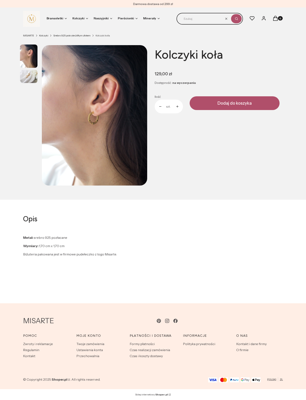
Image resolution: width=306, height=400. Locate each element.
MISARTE (28, 35)
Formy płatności (142, 344)
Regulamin (31, 350)
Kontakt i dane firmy (251, 344)
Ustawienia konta (89, 350)
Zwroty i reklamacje (38, 344)
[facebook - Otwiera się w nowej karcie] (175, 320)
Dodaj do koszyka (235, 103)
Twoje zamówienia (90, 344)
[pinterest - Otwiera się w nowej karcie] (158, 320)
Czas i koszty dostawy (146, 356)
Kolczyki (43, 35)
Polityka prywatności (199, 344)
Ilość (158, 97)
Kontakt (29, 356)
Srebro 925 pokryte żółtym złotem (72, 35)
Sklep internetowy (151, 394)
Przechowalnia (87, 356)
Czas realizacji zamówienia (150, 350)
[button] (236, 18)
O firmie (242, 350)
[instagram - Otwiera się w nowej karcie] (167, 320)
